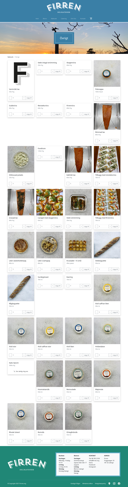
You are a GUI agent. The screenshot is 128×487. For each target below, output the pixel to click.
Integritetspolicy (100, 483)
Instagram (92, 467)
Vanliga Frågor (75, 483)
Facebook (92, 465)
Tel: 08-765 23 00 (94, 458)
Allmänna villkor (87, 483)
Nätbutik (10, 57)
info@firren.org (94, 461)
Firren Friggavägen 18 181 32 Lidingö (109, 460)
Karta (91, 463)
